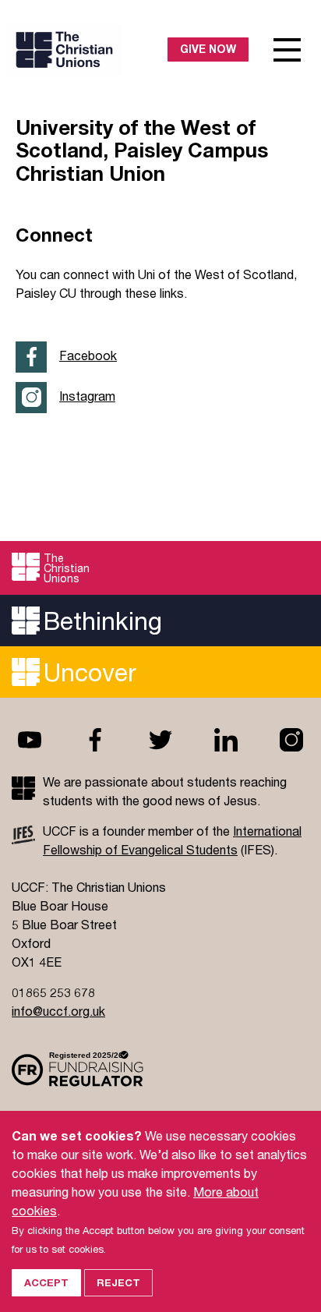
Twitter (160, 739)
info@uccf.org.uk (58, 1010)
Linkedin (226, 739)
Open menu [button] (287, 50)
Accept (46, 1282)
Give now (208, 48)
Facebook (88, 355)
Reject (118, 1282)
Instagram (87, 395)
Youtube (30, 739)
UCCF (87, 49)
